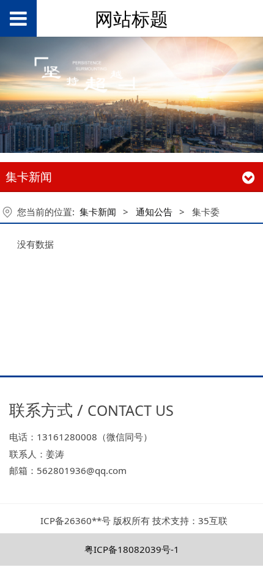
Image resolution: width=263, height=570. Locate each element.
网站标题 (131, 19)
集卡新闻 (98, 211)
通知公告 (154, 211)
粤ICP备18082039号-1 (131, 549)
